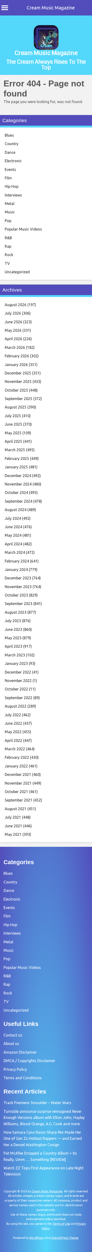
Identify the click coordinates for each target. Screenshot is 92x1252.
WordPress (36, 1237)
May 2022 (13, 732)
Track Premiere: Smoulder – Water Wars (37, 1103)
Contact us (13, 1035)
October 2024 (16, 492)
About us (11, 1043)
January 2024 (16, 569)
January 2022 (16, 766)
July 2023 (13, 621)
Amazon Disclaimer (20, 1052)
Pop (8, 221)
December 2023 (18, 578)
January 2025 (16, 467)
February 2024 (17, 561)
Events (10, 169)
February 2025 (17, 458)
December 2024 (18, 476)
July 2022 (13, 715)
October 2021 (16, 792)
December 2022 (18, 672)
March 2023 (15, 655)
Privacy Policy (15, 1069)
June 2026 (13, 322)
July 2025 (13, 416)
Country (11, 144)
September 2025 (18, 399)
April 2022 (13, 740)
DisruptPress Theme (65, 1237)
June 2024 (13, 527)
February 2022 (17, 757)
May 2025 (13, 433)
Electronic (13, 161)
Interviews (13, 195)
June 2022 (13, 723)
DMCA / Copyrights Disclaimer (29, 1061)
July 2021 (13, 817)
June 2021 (13, 826)
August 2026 (15, 305)
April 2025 (13, 441)
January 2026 (16, 364)
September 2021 (18, 800)
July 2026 (13, 313)
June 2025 (13, 424)
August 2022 (15, 706)
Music (10, 212)
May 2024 (13, 535)
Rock (9, 255)
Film (8, 178)
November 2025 (18, 381)
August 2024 (15, 510)
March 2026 (15, 347)
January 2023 (16, 663)
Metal (9, 203)
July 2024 (13, 518)
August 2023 (15, 612)
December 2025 (18, 373)
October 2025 (16, 390)
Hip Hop (11, 186)
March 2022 (15, 749)
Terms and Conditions (23, 1078)
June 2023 (13, 629)
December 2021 (18, 774)
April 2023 (13, 646)
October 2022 (16, 689)
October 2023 (16, 595)
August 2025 (15, 407)
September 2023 (18, 603)
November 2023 (18, 587)
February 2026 (17, 356)
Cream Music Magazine (51, 7)
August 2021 (15, 809)
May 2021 (13, 834)
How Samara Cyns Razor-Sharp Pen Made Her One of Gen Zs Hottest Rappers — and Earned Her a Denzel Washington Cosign (43, 1138)
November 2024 (18, 484)
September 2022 (18, 698)
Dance (10, 152)
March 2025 (15, 450)
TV (7, 263)
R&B (8, 238)
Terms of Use (61, 1223)
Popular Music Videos (23, 229)
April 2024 (13, 544)
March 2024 (15, 552)
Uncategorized (17, 272)
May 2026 (13, 330)
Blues (9, 135)
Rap (8, 246)
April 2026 (13, 339)
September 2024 (18, 501)
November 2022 (18, 680)
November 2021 (18, 783)
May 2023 (13, 638)
